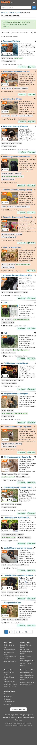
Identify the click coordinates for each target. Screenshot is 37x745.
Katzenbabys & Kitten (27, 670)
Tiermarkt (12, 12)
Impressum (14, 715)
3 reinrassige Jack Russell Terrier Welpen (16, 488)
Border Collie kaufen (10, 661)
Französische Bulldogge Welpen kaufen (26, 652)
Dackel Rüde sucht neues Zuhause (18, 575)
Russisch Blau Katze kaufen (26, 679)
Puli (5, 302)
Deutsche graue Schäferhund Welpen (15, 518)
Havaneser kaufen (9, 650)
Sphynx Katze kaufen (27, 675)
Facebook (18, 720)
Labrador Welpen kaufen (25, 646)
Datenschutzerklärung (10, 717)
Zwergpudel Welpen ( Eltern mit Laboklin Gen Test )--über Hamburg (16, 72)
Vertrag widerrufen (18, 709)
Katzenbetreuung (9, 702)
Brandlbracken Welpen (12, 99)
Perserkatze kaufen (26, 685)
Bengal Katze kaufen (26, 672)
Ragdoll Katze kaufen (10, 684)
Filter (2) (5, 32)
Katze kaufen (8, 670)
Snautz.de (4, 12)
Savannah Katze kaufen (9, 678)
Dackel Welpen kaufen (27, 661)
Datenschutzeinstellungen (26, 717)
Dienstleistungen (9, 691)
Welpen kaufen (25, 642)
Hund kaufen (8, 642)
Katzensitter (7, 704)
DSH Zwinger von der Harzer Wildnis (14, 364)
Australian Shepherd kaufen (10, 658)
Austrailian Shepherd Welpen (15, 126)
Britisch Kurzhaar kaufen (9, 673)
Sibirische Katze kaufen (27, 682)
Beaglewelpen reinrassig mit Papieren (14, 394)
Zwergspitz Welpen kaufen (26, 664)
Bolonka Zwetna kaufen (9, 653)
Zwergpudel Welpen (11, 41)
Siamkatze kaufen (9, 682)
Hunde (18, 12)
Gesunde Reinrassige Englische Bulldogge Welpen (16, 427)
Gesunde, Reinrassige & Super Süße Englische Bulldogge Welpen (17, 218)
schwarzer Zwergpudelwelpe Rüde (17, 275)
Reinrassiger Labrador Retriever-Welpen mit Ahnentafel (16, 157)
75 (26, 632)
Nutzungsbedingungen (26, 715)
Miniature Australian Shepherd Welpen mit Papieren (15, 458)
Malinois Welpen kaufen (25, 657)
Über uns (7, 715)
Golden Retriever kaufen (9, 646)
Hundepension (8, 696)
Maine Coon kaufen (10, 687)
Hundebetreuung (9, 694)
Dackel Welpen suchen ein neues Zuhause (16, 549)
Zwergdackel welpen (12, 602)
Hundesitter (7, 699)
